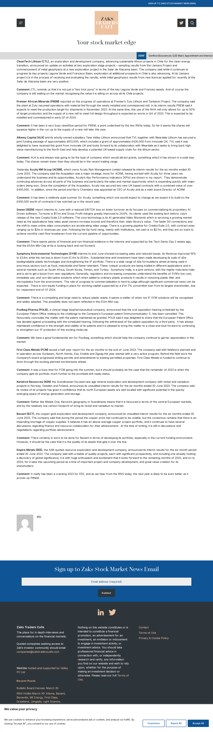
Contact (144, 627)
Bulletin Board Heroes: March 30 (37, 688)
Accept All (198, 723)
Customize (153, 723)
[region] (106, 718)
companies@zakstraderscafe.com (38, 651)
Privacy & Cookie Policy (154, 638)
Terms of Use (147, 632)
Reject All (176, 723)
